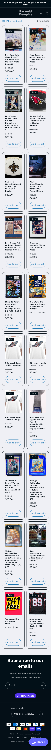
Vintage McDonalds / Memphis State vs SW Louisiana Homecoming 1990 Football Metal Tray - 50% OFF (13, 559)
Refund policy (23, 737)
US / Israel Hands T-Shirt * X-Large (13, 418)
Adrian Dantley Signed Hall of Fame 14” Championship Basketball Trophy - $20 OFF (37, 423)
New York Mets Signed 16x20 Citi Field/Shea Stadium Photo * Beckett (13, 59)
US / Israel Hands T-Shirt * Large (38, 364)
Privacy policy (37, 737)
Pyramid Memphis (24, 734)
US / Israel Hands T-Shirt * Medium (13, 364)
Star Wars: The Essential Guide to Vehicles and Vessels (37, 305)
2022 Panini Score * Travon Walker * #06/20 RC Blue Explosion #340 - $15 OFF (13, 486)
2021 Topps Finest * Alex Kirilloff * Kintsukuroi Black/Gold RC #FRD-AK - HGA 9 (12, 123)
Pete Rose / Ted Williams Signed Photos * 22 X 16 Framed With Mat (13, 246)
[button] (3, 13)
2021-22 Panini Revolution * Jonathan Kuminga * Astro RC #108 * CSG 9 (13, 306)
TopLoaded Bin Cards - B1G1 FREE (12, 621)
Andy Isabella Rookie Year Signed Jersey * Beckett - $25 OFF (37, 623)
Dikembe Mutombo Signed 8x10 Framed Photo (38, 246)
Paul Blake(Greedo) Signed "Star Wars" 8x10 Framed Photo (37, 186)
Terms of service (17, 741)
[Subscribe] (42, 685)
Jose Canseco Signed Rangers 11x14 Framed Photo (37, 58)
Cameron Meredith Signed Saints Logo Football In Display (13, 186)
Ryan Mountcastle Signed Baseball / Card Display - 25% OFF (37, 555)
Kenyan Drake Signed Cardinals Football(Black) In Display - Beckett (38, 120)
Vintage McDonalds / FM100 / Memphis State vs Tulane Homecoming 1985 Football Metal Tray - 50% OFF (37, 490)
